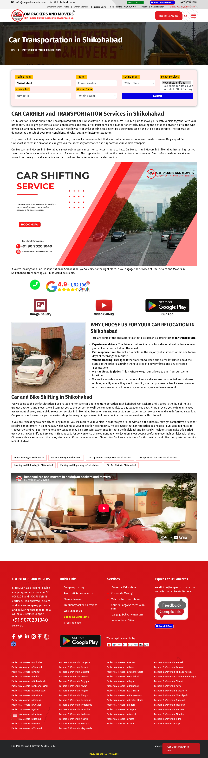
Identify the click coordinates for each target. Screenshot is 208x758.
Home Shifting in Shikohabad (29, 457)
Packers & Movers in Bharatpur (122, 686)
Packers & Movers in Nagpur (26, 719)
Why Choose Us (73, 610)
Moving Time (84, 89)
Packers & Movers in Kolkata (169, 709)
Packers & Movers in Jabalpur (169, 704)
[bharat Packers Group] (47, 637)
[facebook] (13, 637)
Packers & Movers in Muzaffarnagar (29, 686)
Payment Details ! (135, 2)
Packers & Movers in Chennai (26, 700)
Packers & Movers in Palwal (25, 672)
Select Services (170, 76)
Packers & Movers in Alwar (73, 686)
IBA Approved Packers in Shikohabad (158, 457)
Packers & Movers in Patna (120, 719)
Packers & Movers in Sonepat (26, 667)
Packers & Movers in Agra (167, 686)
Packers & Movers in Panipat (169, 667)
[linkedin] (27, 637)
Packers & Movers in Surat (120, 723)
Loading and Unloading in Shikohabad (33, 465)
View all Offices (165, 626)
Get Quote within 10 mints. (178, 748)
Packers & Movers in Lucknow (26, 714)
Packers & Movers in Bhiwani (74, 672)
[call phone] (35, 284)
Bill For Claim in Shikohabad (121, 465)
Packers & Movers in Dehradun (75, 700)
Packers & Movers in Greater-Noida (124, 700)
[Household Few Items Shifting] (176, 86)
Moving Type (131, 76)
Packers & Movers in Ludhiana (74, 714)
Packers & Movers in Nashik (73, 719)
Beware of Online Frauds (58, 7)
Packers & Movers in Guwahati (169, 700)
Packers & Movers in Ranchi (25, 723)
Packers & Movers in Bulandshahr (28, 681)
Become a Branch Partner (153, 7)
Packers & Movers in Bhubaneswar (124, 695)
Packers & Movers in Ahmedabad (28, 690)
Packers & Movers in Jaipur (25, 709)
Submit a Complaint (76, 616)
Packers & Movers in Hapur (120, 681)
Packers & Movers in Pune (167, 719)
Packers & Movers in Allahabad (122, 690)
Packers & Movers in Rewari (73, 667)
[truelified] (40, 637)
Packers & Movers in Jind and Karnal (173, 672)
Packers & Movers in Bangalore (170, 690)
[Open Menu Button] (193, 16)
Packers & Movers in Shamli (168, 681)
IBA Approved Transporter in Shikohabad (110, 457)
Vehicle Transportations (125, 599)
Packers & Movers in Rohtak (168, 662)
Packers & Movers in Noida (25, 676)
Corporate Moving (122, 593)
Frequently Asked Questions (80, 605)
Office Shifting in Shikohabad (66, 457)
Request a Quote (98, 7)
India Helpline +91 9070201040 (123, 7)
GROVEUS (114, 754)
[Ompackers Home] (43, 15)
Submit (157, 95)
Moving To (22, 89)
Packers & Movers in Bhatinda (26, 695)
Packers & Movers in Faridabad (27, 662)
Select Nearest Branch (163, 2)
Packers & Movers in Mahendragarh (124, 672)
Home (13, 50)
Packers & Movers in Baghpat (74, 681)
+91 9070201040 (30, 620)
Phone (81, 76)
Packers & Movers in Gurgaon (74, 662)
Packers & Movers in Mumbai (169, 714)
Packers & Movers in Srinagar (74, 723)
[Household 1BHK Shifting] (176, 89)
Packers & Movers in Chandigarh (171, 695)
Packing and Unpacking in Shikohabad (79, 465)
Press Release (72, 622)
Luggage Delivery (127, 614)
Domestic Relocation (123, 587)
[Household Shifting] (176, 82)
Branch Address (81, 7)
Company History (74, 587)
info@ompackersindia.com (179, 587)
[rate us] (68, 286)
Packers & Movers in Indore (120, 704)
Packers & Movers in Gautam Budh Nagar (175, 676)
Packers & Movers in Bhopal (73, 695)
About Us (159, 746)
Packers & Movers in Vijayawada (75, 728)
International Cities (122, 620)
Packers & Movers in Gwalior (26, 704)
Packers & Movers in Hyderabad (75, 704)
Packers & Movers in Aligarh (73, 690)
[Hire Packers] (14, 644)
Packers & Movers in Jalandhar (75, 709)
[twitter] (20, 637)
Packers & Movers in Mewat (120, 662)
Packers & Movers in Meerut (73, 676)
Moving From (23, 76)
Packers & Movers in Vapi (167, 723)
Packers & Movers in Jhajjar (120, 667)
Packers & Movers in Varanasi (26, 728)
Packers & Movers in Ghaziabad (122, 676)
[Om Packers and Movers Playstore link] (80, 640)
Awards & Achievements (78, 593)
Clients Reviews (73, 599)
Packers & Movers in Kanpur (121, 709)
